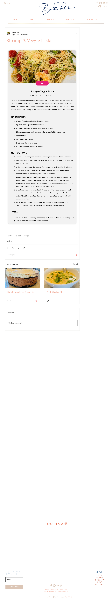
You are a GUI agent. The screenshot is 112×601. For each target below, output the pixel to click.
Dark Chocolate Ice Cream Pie (20, 292)
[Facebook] (97, 2)
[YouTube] (103, 2)
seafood (18, 236)
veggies (26, 236)
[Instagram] (100, 2)
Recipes (9, 241)
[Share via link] (24, 248)
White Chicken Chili (55, 292)
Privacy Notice (63, 589)
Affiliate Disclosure (49, 591)
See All (75, 264)
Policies (47, 589)
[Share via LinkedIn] (18, 248)
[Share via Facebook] (8, 248)
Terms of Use (54, 589)
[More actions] (76, 33)
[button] (92, 19)
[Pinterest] (107, 2)
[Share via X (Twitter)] (13, 248)
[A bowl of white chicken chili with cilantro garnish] (62, 278)
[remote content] (42, 137)
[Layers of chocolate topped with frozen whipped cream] (22, 278)
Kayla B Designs (69, 597)
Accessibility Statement (61, 591)
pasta (10, 236)
